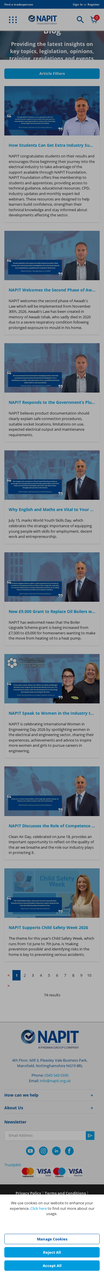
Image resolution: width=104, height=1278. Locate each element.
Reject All (52, 1252)
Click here (38, 1208)
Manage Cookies (52, 1239)
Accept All (52, 1265)
